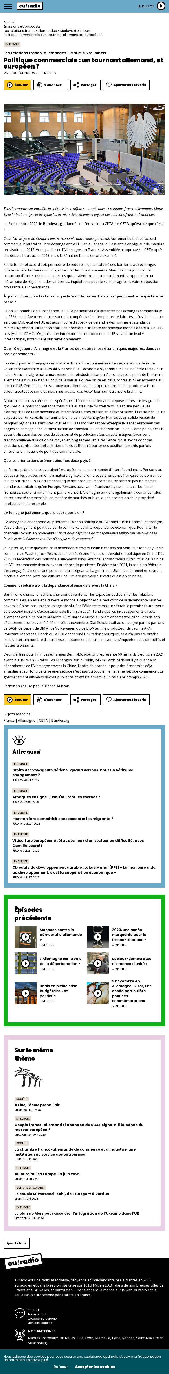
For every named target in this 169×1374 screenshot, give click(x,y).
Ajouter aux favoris (129, 85)
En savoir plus (37, 1359)
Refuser (61, 1366)
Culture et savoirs (30, 1188)
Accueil (9, 22)
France (9, 720)
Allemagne (26, 720)
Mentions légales (40, 1323)
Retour (20, 1243)
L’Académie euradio (42, 1318)
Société (21, 1099)
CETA (43, 720)
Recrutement (37, 1314)
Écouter (21, 85)
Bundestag (60, 720)
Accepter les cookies (95, 1366)
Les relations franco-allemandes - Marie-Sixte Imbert (47, 30)
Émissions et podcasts (22, 26)
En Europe (12, 44)
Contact (33, 1310)
